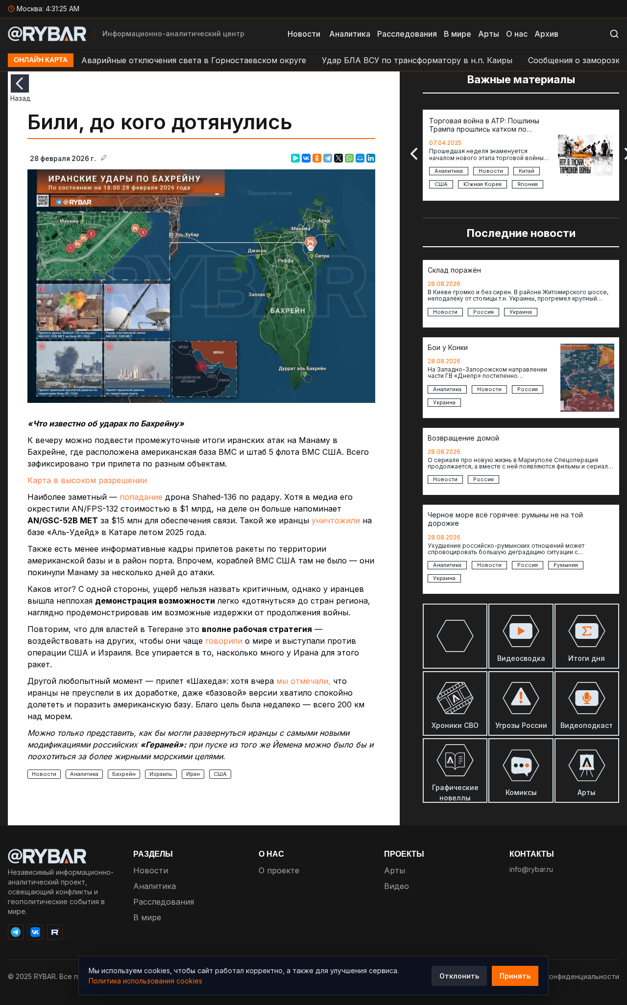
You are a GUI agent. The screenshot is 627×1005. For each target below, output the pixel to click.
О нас (517, 34)
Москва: (48, 8)
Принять (515, 976)
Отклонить (459, 976)
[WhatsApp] (349, 158)
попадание (141, 497)
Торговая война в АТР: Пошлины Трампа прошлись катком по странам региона (484, 125)
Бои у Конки (448, 347)
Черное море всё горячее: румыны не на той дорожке (505, 519)
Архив (546, 34)
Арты (488, 34)
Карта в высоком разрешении (87, 480)
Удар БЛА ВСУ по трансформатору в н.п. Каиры (388, 60)
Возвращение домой (463, 438)
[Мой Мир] (360, 158)
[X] (338, 158)
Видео (396, 886)
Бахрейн (124, 774)
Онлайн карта (41, 60)
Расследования (407, 34)
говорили (223, 641)
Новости (304, 34)
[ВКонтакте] (306, 158)
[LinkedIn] (370, 158)
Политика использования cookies (145, 981)
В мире (457, 34)
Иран (193, 774)
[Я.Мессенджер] (295, 158)
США (220, 774)
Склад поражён (454, 270)
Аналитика (349, 34)
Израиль (160, 774)
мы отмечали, (303, 681)
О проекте (279, 870)
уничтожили (336, 520)
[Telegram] (327, 158)
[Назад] (19, 83)
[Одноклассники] (317, 158)
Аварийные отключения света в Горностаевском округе (165, 60)
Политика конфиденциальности (565, 976)
